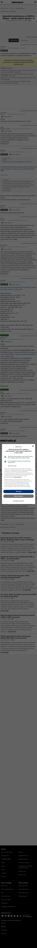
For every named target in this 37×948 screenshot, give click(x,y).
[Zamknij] (33, 446)
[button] (18, 466)
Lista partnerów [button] (17, 477)
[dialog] (18, 474)
